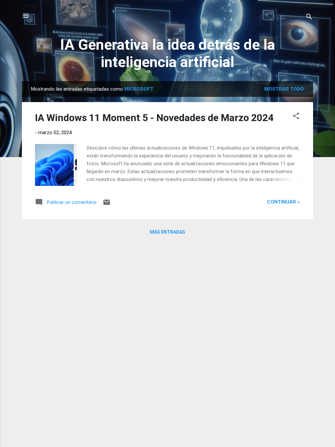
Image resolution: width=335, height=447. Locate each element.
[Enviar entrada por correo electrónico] (107, 204)
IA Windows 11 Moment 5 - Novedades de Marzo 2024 (154, 117)
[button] (296, 117)
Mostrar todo (284, 89)
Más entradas (167, 232)
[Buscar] (309, 18)
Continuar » (283, 202)
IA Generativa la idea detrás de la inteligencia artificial (167, 53)
